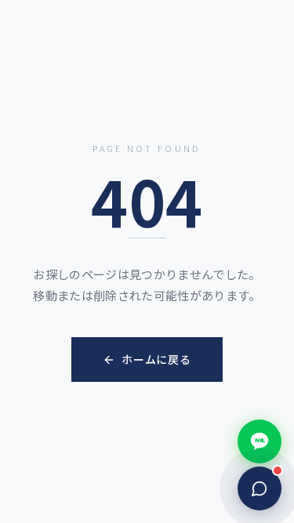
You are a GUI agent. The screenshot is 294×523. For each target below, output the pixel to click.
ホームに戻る (156, 359)
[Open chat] (259, 488)
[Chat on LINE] (259, 441)
